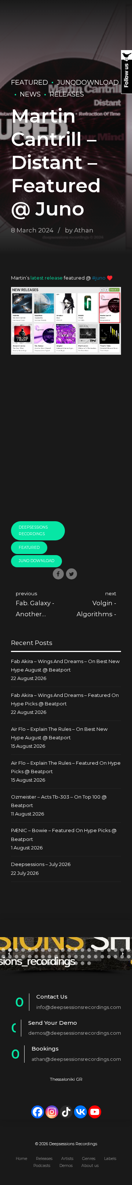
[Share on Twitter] (71, 573)
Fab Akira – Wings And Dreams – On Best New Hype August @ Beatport (65, 665)
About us (90, 1165)
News (30, 94)
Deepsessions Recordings (33, 531)
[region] (66, 956)
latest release (46, 278)
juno (100, 278)
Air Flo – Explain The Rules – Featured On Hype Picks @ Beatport (66, 767)
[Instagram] (51, 1111)
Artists (67, 1158)
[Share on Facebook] (58, 573)
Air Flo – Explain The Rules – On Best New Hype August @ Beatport (59, 733)
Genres (88, 1158)
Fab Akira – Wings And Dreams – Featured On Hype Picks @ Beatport (65, 699)
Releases (67, 94)
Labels (110, 1158)
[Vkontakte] (80, 1111)
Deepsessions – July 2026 (40, 864)
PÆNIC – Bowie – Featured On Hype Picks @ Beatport (64, 834)
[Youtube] (94, 1111)
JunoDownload (88, 82)
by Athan (79, 230)
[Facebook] (37, 1111)
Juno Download (36, 560)
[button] (3, 950)
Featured (29, 82)
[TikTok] (66, 1111)
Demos (66, 1165)
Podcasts (41, 1165)
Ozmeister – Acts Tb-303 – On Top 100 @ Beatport (59, 801)
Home (21, 1158)
